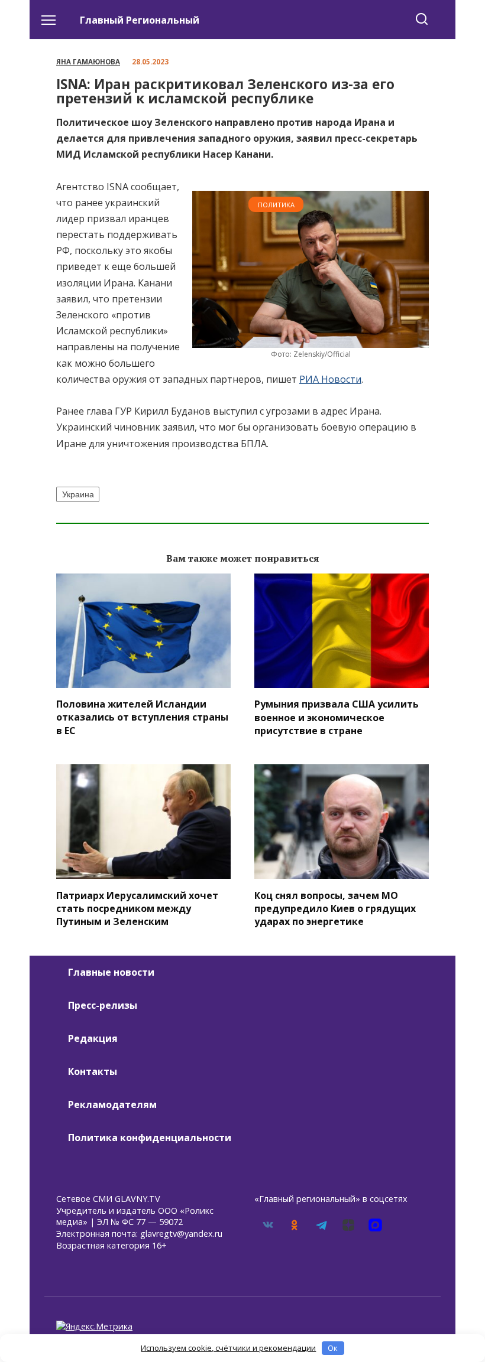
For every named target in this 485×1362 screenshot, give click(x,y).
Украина (78, 494)
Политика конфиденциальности (149, 1137)
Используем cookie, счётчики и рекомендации (228, 1348)
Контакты (92, 1071)
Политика (276, 204)
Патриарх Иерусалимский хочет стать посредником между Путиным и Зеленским (137, 908)
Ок (333, 1348)
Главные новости (111, 972)
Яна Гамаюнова (88, 61)
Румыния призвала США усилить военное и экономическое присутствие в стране (336, 717)
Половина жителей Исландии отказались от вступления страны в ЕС (142, 717)
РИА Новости (330, 379)
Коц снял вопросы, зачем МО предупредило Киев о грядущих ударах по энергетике (335, 908)
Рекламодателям (112, 1104)
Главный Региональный (139, 20)
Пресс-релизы (102, 1005)
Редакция (93, 1038)
